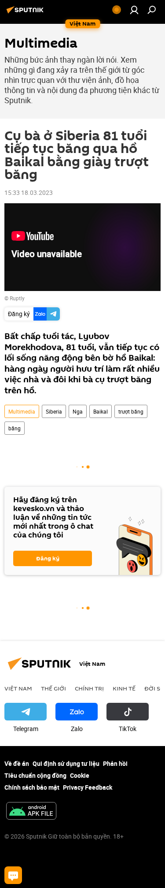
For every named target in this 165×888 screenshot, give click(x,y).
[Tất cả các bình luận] (13, 875)
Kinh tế (124, 688)
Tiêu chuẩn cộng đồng (35, 775)
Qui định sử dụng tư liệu (66, 763)
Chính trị (89, 688)
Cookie (79, 775)
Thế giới (53, 688)
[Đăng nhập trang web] (134, 10)
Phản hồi (115, 763)
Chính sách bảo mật (31, 787)
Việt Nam (18, 688)
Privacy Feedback (87, 787)
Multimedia (21, 411)
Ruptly (17, 298)
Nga (78, 411)
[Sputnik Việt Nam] (26, 13)
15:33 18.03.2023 (28, 192)
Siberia (54, 411)
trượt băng (130, 411)
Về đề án (16, 763)
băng (14, 428)
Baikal (100, 411)
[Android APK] (31, 811)
